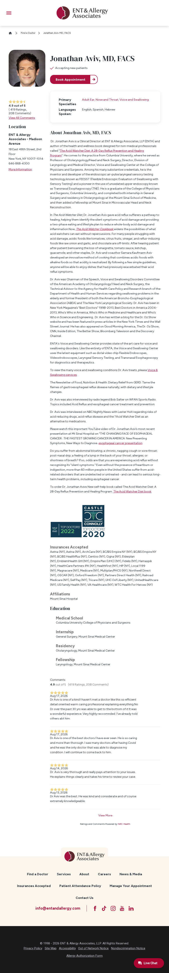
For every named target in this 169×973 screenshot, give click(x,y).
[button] (8, 12)
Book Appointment (70, 79)
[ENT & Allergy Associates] (82, 13)
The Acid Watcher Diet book (132, 491)
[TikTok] (104, 908)
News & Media (131, 874)
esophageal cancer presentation (120, 443)
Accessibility (67, 948)
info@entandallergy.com (57, 908)
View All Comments (22, 118)
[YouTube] (122, 908)
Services (64, 874)
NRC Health (124, 824)
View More (105, 815)
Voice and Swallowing (134, 99)
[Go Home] (12, 33)
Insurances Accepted (34, 886)
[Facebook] (95, 908)
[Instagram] (113, 908)
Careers (104, 874)
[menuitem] (37, 874)
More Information (20, 169)
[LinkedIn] (131, 908)
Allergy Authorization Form (84, 956)
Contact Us (84, 898)
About (84, 874)
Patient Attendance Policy (80, 886)
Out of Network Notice (93, 948)
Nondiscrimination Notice (128, 948)
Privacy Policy (33, 948)
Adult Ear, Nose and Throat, (101, 99)
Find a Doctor (28, 32)
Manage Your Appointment (131, 886)
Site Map (50, 948)
